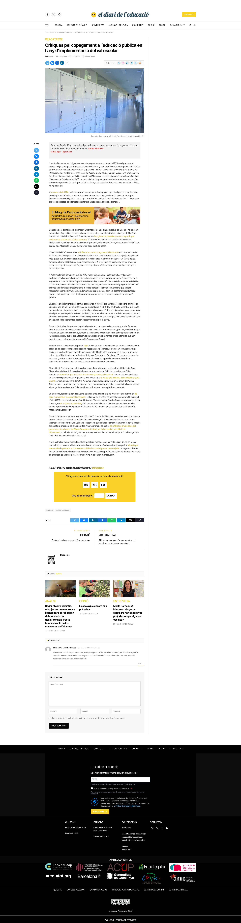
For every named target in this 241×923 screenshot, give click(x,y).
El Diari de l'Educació (101, 836)
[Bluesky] (36, 156)
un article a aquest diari (70, 403)
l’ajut (86, 345)
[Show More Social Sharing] (67, 63)
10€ (86, 485)
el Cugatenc (98, 468)
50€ (103, 485)
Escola (59, 25)
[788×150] (94, 223)
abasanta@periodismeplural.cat (133, 834)
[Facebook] (36, 162)
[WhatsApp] (36, 180)
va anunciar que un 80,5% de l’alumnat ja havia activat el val (85, 374)
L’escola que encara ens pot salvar (93, 607)
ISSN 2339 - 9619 (71, 833)
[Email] (36, 186)
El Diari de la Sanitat (154, 890)
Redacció (49, 56)
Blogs (162, 25)
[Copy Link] (36, 192)
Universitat (98, 25)
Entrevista (121, 601)
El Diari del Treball (178, 890)
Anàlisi (50, 601)
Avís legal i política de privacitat (120, 920)
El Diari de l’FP (177, 25)
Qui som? (57, 890)
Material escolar (62, 510)
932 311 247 (126, 849)
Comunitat (138, 25)
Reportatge (54, 39)
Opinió (151, 25)
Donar (111, 495)
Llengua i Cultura (118, 25)
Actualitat (108, 535)
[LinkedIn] (36, 168)
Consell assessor (76, 890)
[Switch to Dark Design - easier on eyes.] (190, 25)
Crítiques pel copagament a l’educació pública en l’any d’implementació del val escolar (93, 47)
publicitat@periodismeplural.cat (133, 840)
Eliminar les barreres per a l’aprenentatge (71, 540)
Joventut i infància (77, 25)
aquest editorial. (96, 148)
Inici (46, 32)
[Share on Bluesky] (52, 63)
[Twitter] (36, 150)
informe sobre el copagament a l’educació (99, 252)
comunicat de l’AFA (60, 192)
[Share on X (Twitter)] (47, 63)
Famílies (49, 510)
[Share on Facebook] (57, 63)
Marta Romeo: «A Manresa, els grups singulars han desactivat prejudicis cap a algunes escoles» (127, 612)
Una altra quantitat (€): (83, 495)
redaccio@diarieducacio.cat (132, 837)
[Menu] (46, 25)
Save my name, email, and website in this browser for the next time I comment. (88, 718)
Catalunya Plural (98, 890)
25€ (95, 485)
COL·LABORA (189, 14)
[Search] (194, 25)
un (79, 252)
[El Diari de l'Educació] (120, 14)
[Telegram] (36, 174)
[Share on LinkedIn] (62, 63)
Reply (140, 664)
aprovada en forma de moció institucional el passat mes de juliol (90, 448)
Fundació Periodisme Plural (75, 827)
